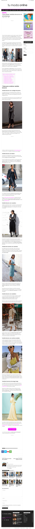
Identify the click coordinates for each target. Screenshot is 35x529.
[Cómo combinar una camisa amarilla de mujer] (19, 474)
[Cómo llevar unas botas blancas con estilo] (12, 482)
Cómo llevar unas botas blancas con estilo (11, 485)
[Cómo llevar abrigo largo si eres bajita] (5, 482)
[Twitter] (31, 0)
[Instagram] (30, 0)
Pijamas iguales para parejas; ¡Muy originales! (6, 459)
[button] (32, 10)
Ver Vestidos (13, 429)
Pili (3, 17)
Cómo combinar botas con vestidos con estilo (5, 477)
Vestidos (14, 448)
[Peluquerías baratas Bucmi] (28, 17)
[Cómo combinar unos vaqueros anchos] (12, 474)
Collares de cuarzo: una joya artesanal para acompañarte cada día (19, 519)
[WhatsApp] (10, 451)
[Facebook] (29, 0)
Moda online (11, 448)
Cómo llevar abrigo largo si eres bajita (4, 485)
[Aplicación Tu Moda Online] (28, 26)
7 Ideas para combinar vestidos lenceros (8, 75)
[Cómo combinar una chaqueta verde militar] (19, 482)
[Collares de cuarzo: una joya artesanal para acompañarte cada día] (14, 519)
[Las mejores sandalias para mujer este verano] (14, 515)
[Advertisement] (12, 27)
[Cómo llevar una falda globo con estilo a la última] (14, 523)
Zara (16, 448)
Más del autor (11, 470)
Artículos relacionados (6, 470)
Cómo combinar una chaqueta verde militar (18, 485)
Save (8, 451)
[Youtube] (33, 0)
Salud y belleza (25, 519)
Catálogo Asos (7, 448)
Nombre (25, 44)
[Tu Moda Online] (17, 5)
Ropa (24, 515)
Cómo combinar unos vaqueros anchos (12, 477)
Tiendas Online (25, 520)
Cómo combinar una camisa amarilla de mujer (18, 478)
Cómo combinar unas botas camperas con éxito (17, 459)
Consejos (25, 516)
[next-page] (21, 470)
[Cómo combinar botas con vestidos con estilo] (5, 474)
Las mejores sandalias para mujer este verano (19, 515)
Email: (24, 51)
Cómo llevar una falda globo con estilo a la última (19, 523)
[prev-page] (20, 470)
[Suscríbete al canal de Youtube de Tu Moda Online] (28, 35)
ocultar (13, 74)
